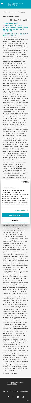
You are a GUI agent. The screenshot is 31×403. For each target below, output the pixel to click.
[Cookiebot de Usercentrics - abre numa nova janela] (22, 182)
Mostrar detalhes (20, 210)
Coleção (5, 12)
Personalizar (14, 220)
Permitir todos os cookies (15, 215)
